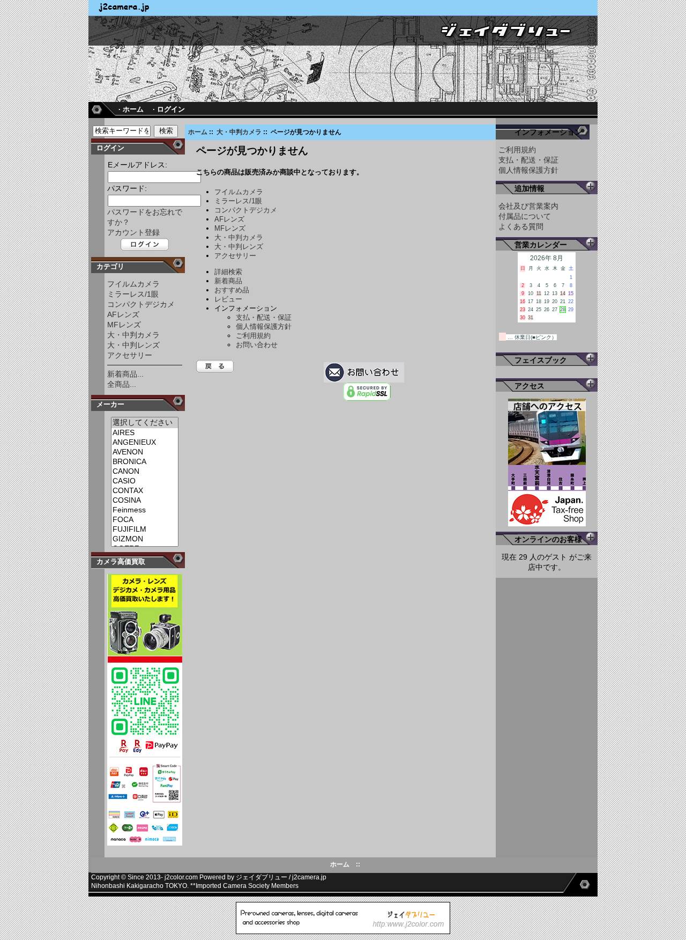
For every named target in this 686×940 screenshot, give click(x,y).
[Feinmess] (144, 510)
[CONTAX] (144, 491)
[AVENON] (144, 452)
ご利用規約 (253, 336)
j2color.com (181, 877)
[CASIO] (144, 481)
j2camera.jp (309, 877)
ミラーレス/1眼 (133, 294)
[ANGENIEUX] (144, 442)
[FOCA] (144, 520)
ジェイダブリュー (261, 877)
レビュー (228, 299)
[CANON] (144, 471)
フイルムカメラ (133, 284)
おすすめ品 (231, 290)
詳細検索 (228, 272)
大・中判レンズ (133, 345)
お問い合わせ (257, 345)
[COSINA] (144, 500)
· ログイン (169, 109)
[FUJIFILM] (144, 529)
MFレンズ (124, 324)
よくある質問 (520, 226)
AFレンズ (123, 314)
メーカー (110, 404)
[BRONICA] (144, 462)
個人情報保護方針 (264, 326)
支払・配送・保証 (264, 317)
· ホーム (131, 109)
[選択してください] (144, 422)
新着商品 (228, 281)
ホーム (197, 132)
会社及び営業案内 (528, 206)
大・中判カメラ (239, 132)
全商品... (121, 384)
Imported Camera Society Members (247, 886)
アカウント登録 (133, 232)
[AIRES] (144, 433)
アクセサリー (129, 355)
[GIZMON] (144, 539)
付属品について (524, 216)
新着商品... (125, 374)
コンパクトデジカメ (141, 304)
